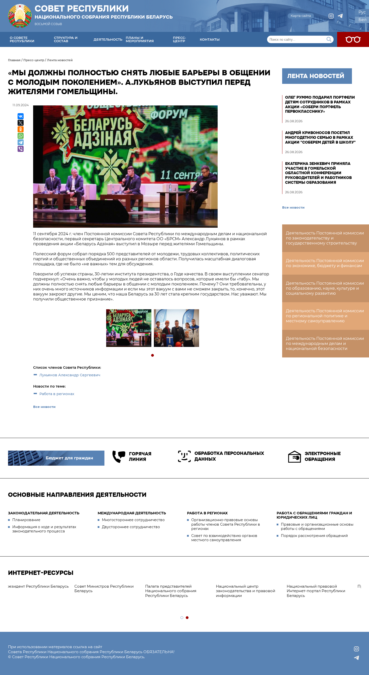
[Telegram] (21, 142)
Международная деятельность (132, 513)
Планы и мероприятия (140, 39)
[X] (21, 123)
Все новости (44, 407)
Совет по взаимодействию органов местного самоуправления (224, 537)
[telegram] (340, 16)
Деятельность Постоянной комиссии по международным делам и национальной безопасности (325, 343)
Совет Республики (104, 11)
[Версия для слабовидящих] (353, 39)
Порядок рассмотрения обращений (314, 535)
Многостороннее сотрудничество (133, 520)
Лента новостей (60, 60)
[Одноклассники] (21, 129)
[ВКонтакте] (21, 116)
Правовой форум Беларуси (179, 586)
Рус (362, 12)
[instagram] (331, 16)
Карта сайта (301, 16)
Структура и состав (66, 39)
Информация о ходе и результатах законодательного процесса (44, 529)
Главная (14, 60)
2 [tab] (187, 618)
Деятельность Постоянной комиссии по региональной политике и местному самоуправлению (325, 316)
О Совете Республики (22, 39)
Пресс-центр (179, 39)
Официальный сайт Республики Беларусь (254, 588)
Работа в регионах (56, 394)
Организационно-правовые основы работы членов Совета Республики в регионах (225, 524)
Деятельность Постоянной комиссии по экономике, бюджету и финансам (325, 263)
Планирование (26, 520)
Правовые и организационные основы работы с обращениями (317, 526)
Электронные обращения (323, 456)
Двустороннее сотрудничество (131, 527)
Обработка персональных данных (229, 456)
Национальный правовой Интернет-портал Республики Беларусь (110, 591)
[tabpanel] (128, 328)
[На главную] (20, 16)
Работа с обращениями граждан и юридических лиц (314, 515)
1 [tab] (152, 355)
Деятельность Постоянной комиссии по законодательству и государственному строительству (325, 238)
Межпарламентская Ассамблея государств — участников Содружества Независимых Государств (324, 593)
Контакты (210, 39)
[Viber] (21, 149)
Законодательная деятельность (43, 513)
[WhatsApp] (21, 136)
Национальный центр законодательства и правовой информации (40, 591)
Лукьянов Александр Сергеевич (69, 375)
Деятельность (108, 39)
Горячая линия (140, 456)
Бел (362, 19)
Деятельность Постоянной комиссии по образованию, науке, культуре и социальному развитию (325, 288)
